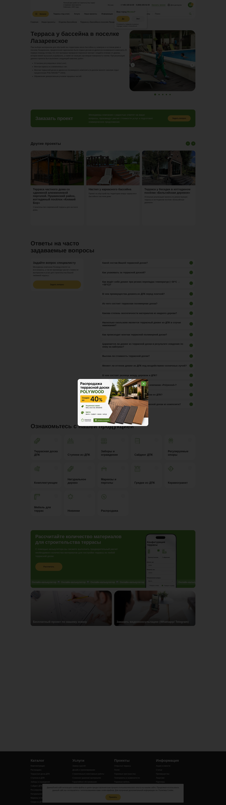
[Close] (143, 383)
